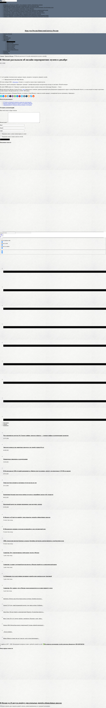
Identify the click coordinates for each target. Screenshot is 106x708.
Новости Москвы (11, 41)
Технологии (6, 53)
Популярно (6, 422)
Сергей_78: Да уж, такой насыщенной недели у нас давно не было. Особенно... (23, 605)
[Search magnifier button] (1, 235)
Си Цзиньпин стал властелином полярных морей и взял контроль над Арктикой (23, 11)
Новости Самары (11, 45)
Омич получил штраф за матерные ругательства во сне (20, 483)
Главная (2, 56)
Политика (5, 52)
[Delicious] (31, 96)
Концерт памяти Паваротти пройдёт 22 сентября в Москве (17, 103)
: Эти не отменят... (8, 631)
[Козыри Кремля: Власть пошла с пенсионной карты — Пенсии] (3, 193)
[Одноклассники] (6, 96)
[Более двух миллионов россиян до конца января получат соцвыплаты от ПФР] (3, 223)
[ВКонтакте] (3, 96)
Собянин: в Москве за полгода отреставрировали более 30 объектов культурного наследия (25, 16)
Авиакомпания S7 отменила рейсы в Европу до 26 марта (17, 104)
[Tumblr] (24, 96)
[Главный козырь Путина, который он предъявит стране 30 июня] (3, 168)
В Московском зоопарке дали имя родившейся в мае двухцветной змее (21, 6)
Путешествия (6, 51)
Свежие (5, 424)
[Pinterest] (20, 96)
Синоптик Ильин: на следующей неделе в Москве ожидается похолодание (32, 420)
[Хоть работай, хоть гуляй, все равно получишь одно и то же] (3, 205)
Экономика (6, 39)
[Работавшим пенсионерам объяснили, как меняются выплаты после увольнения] (3, 186)
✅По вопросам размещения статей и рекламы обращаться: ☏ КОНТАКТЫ (63, 644)
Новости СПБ (10, 43)
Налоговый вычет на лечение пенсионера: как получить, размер (22, 504)
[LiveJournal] (26, 96)
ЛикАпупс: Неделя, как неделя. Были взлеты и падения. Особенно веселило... (22, 598)
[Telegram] (8, 96)
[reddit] (33, 96)
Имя (1, 125)
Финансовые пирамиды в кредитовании (15, 459)
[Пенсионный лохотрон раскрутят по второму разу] (3, 199)
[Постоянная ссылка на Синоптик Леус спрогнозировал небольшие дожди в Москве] (6, 550)
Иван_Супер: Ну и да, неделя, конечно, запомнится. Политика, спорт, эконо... (23, 618)
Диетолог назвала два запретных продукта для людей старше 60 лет (23, 447)
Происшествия (7, 37)
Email (1, 128)
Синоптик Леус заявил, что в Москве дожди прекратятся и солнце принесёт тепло (24, 12)
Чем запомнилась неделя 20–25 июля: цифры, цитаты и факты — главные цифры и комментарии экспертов (35, 435)
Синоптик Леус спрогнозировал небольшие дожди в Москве (18, 8)
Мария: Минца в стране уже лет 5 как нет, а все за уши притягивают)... (21, 638)
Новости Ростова (11, 48)
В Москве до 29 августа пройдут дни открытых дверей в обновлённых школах (23, 4)
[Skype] (22, 96)
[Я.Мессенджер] (1, 96)
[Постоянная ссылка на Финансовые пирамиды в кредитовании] (6, 456)
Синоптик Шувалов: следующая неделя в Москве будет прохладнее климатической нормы (25, 15)
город (23, 89)
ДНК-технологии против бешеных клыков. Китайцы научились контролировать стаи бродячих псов (28, 7)
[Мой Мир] (17, 96)
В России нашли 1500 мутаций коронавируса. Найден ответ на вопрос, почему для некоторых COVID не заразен (37, 471)
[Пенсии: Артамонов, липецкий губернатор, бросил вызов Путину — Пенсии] (3, 150)
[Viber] (13, 96)
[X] (10, 96)
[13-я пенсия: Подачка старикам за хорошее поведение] (3, 174)
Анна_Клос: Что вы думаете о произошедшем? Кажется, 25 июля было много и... (23, 612)
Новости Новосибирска (12, 49)
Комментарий (4, 122)
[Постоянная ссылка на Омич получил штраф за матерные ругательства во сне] (6, 480)
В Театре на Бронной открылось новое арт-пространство (17, 102)
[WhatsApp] (15, 96)
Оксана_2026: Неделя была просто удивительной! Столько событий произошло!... (23, 625)
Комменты (5, 425)
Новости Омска (10, 47)
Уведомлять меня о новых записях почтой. (12, 136)
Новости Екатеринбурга (13, 44)
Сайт (1, 131)
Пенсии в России (7, 33)
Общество (5, 40)
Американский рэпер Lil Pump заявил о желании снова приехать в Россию (22, 14)
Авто (4, 35)
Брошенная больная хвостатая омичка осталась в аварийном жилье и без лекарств (28, 494)
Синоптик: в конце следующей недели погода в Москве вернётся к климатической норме (25, 10)
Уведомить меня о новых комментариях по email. (14, 134)
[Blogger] (29, 96)
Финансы (5, 36)
